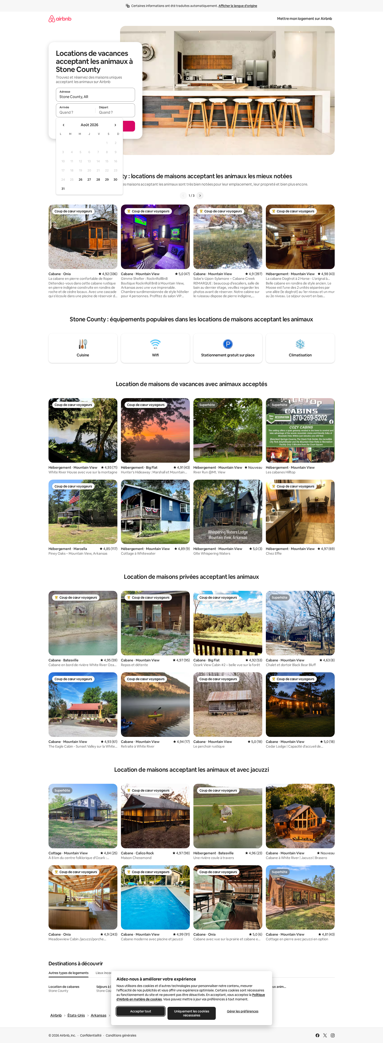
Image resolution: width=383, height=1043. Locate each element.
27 (89, 180)
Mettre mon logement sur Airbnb (304, 18)
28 (98, 180)
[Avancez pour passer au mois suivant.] (115, 125)
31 (63, 189)
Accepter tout (140, 1011)
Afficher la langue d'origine (237, 6)
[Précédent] (183, 195)
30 (115, 180)
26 (80, 180)
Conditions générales (121, 1035)
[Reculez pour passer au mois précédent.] (63, 125)
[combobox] (95, 96)
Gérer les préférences (242, 1011)
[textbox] (75, 112)
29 (107, 180)
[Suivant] (199, 195)
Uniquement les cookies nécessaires (191, 1013)
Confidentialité (91, 1035)
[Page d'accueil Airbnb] (60, 19)
